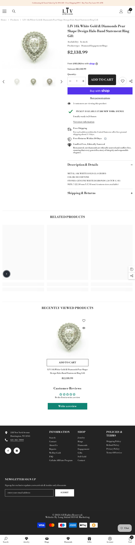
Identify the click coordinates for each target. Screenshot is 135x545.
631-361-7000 (17, 440)
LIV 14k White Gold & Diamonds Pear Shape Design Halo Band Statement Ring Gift (67, 371)
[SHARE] (130, 81)
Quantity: (72, 74)
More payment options (100, 98)
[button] (3, 81)
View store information (83, 122)
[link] (123, 81)
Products (14, 20)
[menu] (4, 11)
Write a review (67, 406)
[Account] (121, 11)
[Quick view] (84, 328)
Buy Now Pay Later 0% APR (92, 3)
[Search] (14, 11)
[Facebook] (8, 451)
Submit (64, 493)
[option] (32, 46)
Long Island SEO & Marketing (74, 517)
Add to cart (102, 80)
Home (4, 20)
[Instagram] (17, 451)
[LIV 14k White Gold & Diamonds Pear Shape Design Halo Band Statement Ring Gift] (67, 336)
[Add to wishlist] (84, 320)
